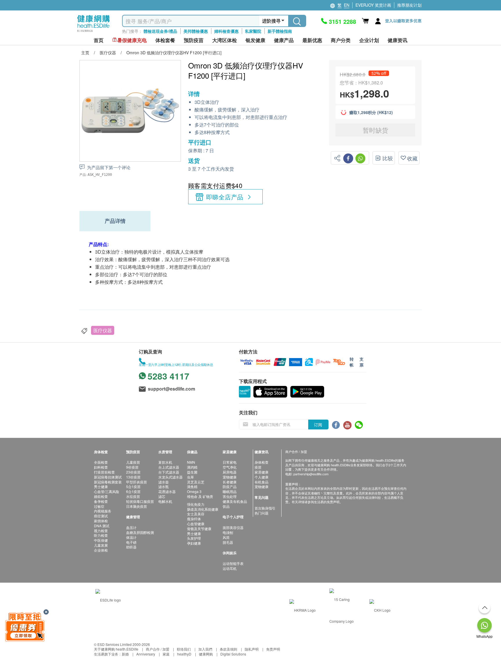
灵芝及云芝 (195, 481)
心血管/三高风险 (106, 491)
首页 (99, 40)
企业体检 (101, 550)
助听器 (131, 546)
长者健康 (230, 481)
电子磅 (131, 542)
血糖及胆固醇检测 (140, 532)
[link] (108, 599)
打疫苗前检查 (104, 471)
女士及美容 (195, 513)
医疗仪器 (102, 330)
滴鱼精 (192, 486)
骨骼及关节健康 (199, 528)
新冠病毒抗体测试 (108, 476)
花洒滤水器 (167, 491)
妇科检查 (101, 467)
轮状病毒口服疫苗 (140, 501)
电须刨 (228, 532)
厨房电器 (230, 471)
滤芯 (161, 496)
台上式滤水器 (168, 467)
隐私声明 (252, 648)
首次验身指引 (265, 507)
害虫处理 (230, 496)
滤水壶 (163, 481)
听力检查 (101, 535)
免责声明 (273, 648)
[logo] (93, 32)
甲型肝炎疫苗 (136, 481)
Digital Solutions (233, 653)
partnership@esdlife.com (310, 474)
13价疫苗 (133, 476)
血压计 (131, 527)
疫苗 (258, 467)
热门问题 (261, 512)
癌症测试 (101, 515)
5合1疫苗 (133, 486)
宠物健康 (230, 476)
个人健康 (261, 476)
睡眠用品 (230, 491)
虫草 (190, 476)
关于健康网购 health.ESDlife (116, 648)
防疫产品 (230, 486)
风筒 (226, 537)
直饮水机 (165, 462)
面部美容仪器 (233, 527)
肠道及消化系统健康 (202, 509)
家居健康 (261, 471)
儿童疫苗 (133, 462)
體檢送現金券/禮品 (160, 31)
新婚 (125, 653)
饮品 (226, 506)
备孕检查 (101, 501)
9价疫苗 (132, 467)
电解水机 (165, 501)
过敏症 (99, 506)
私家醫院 (253, 31)
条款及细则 (228, 648)
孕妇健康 (194, 543)
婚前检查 (101, 496)
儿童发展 (101, 545)
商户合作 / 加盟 (157, 648)
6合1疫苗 (133, 491)
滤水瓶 (163, 486)
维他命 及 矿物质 (200, 496)
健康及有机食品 (235, 501)
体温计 (131, 537)
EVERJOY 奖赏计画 (373, 5)
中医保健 (101, 540)
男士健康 (101, 486)
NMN (191, 462)
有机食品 (261, 481)
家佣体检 (101, 520)
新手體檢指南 (280, 31)
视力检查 (101, 530)
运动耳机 (230, 568)
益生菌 (192, 471)
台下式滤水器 (168, 471)
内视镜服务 (102, 510)
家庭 (166, 653)
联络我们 (184, 648)
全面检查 (101, 462)
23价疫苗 (133, 471)
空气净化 (230, 467)
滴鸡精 (192, 467)
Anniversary (145, 653)
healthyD (184, 653)
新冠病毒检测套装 (108, 481)
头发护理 (194, 538)
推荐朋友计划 (409, 5)
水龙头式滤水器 (170, 476)
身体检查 (261, 462)
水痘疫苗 (133, 496)
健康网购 (206, 653)
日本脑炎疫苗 (136, 506)
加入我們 (205, 648)
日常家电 (230, 462)
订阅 (318, 424)
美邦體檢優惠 (196, 31)
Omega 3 (194, 491)
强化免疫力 (195, 504)
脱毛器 (228, 542)
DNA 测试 (101, 525)
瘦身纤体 (194, 518)
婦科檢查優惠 (226, 31)
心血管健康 (195, 523)
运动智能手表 (233, 563)
